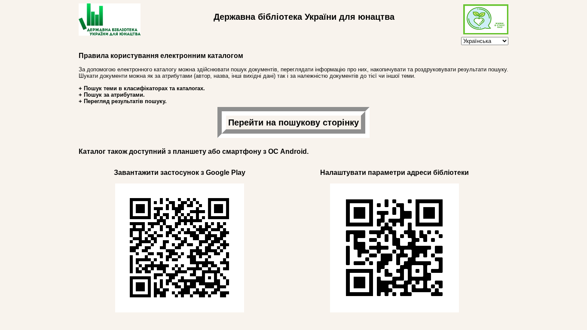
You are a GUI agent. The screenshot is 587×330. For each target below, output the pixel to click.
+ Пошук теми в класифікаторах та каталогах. (142, 88)
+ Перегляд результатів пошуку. (123, 101)
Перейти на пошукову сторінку (293, 122)
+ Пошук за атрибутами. (112, 95)
